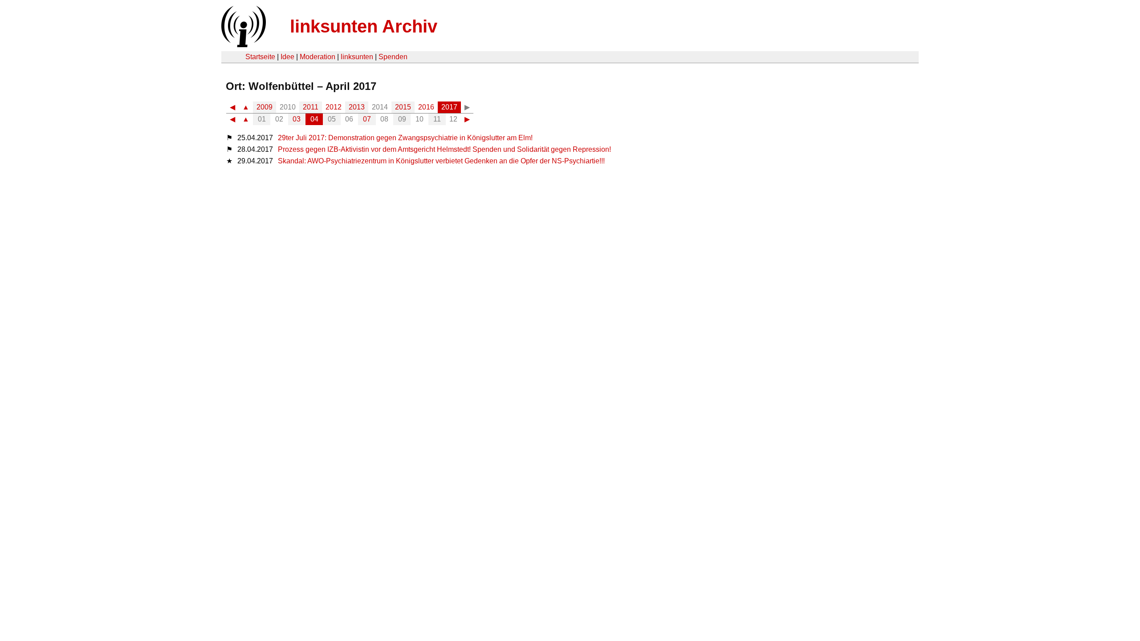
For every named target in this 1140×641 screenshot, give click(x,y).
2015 (403, 107)
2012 (334, 107)
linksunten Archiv (363, 26)
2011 (310, 107)
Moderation (317, 57)
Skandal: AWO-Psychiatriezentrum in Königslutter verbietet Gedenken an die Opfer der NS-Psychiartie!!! (441, 161)
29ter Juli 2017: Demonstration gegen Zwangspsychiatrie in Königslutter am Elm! (405, 138)
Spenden (393, 57)
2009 (264, 107)
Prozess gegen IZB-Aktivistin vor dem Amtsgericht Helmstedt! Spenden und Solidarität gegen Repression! (444, 149)
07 (367, 119)
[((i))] (242, 45)
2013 (357, 107)
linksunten (357, 57)
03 (297, 119)
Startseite (260, 57)
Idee (287, 57)
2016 (426, 107)
